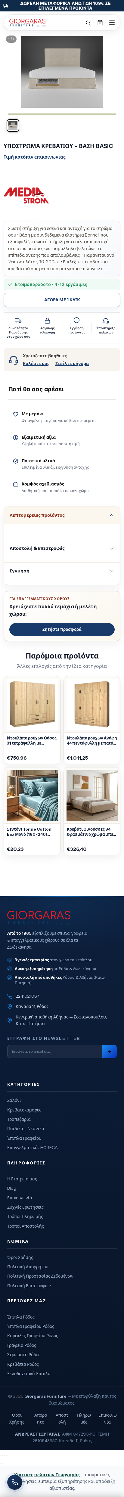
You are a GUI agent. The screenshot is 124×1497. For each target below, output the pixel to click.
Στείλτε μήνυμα (72, 363)
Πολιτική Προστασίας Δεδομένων (40, 1276)
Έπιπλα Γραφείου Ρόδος (30, 1326)
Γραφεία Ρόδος (21, 1345)
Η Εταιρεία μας (22, 1179)
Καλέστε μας (36, 363)
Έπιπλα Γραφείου (24, 1138)
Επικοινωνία (19, 1198)
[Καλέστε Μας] (14, 1482)
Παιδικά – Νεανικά (25, 1128)
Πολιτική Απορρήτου (27, 1266)
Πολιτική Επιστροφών (29, 1285)
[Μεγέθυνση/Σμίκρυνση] (0, 1455)
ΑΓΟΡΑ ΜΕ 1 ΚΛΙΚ (62, 299)
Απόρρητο (40, 1418)
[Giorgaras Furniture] (27, 22)
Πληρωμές (84, 1418)
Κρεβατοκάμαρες (24, 1110)
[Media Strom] (26, 195)
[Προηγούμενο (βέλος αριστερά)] (0, 1463)
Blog (11, 1188)
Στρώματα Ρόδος (23, 1354)
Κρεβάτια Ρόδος (23, 1364)
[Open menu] (112, 22)
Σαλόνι (14, 1100)
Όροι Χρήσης (20, 1257)
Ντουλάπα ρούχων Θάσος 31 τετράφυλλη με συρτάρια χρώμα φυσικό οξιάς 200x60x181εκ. (32, 741)
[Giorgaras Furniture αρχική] (62, 917)
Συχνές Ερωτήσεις (25, 1207)
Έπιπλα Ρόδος (21, 1317)
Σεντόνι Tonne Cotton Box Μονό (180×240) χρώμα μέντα (29, 832)
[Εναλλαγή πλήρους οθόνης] (2, 1455)
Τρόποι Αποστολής (25, 1226)
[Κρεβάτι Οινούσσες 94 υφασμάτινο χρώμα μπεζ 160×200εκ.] (92, 795)
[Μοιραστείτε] (4, 1455)
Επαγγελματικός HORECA (32, 1147)
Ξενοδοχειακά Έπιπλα (29, 1373)
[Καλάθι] (100, 22)
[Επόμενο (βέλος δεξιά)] (2, 1463)
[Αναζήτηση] (88, 22)
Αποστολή (62, 1418)
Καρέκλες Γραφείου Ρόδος (32, 1335)
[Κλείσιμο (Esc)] (7, 1455)
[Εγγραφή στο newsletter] (109, 1051)
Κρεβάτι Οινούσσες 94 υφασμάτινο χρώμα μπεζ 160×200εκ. (91, 832)
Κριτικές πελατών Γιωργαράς (47, 1474)
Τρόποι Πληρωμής (25, 1216)
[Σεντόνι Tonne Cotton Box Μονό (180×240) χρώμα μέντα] (32, 795)
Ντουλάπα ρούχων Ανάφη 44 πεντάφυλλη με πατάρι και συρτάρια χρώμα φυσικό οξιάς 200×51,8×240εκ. (92, 741)
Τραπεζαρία (19, 1119)
